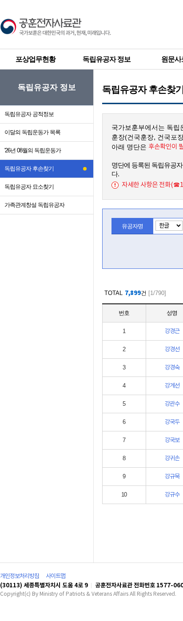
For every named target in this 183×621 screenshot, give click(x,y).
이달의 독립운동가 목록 (32, 132)
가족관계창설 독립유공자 (34, 205)
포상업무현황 (36, 59)
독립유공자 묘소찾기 (29, 186)
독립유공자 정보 (107, 59)
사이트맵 (55, 576)
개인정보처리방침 (19, 576)
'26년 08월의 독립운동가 (32, 150)
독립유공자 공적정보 (29, 114)
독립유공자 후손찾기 (29, 168)
